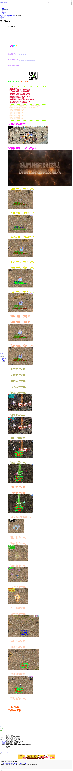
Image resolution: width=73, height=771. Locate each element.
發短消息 (4, 359)
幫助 (3, 13)
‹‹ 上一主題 (2, 16)
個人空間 (4, 358)
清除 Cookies (7, 763)
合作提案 (3, 763)
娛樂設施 (4, 12)
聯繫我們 (11, 763)
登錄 (3, 8)
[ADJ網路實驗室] (3, 2)
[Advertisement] (16, 36)
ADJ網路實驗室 (3, 15)
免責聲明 (21, 763)
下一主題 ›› (7, 16)
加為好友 (4, 360)
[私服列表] (13, 15)
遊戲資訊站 (9, 15)
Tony (2, 725)
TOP (9, 724)
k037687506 (2, 353)
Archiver (25, 763)
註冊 (3, 7)
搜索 (3, 10)
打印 (1, 18)
